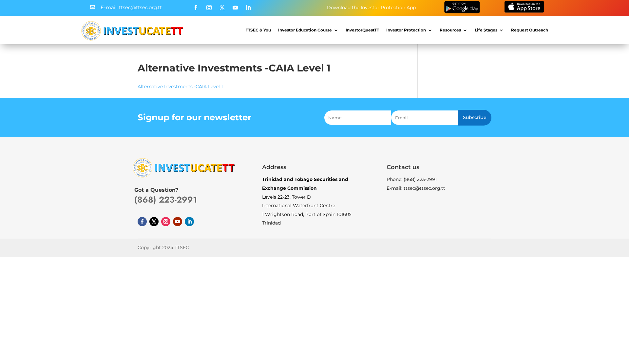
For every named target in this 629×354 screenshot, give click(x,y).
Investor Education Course (305, 30)
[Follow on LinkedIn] (248, 7)
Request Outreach (529, 30)
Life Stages (486, 30)
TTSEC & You (258, 30)
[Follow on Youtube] (235, 7)
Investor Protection (406, 30)
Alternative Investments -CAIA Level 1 (180, 86)
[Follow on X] (222, 7)
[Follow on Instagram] (209, 7)
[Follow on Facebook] (196, 7)
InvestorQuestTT (362, 30)
